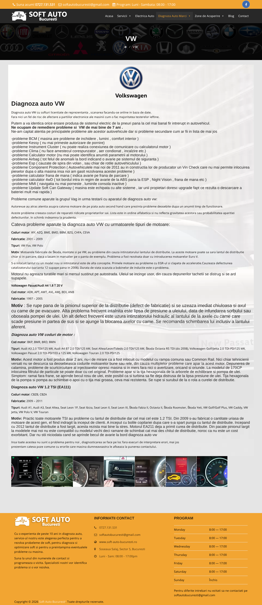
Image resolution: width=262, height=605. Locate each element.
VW (59, 103)
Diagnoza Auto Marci (172, 16)
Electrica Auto (144, 16)
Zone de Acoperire (207, 16)
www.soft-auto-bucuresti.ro (118, 542)
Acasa (109, 16)
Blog (231, 16)
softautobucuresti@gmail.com (86, 4)
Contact (243, 16)
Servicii (122, 16)
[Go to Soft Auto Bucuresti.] (125, 47)
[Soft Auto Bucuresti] (39, 16)
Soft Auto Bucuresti (52, 602)
